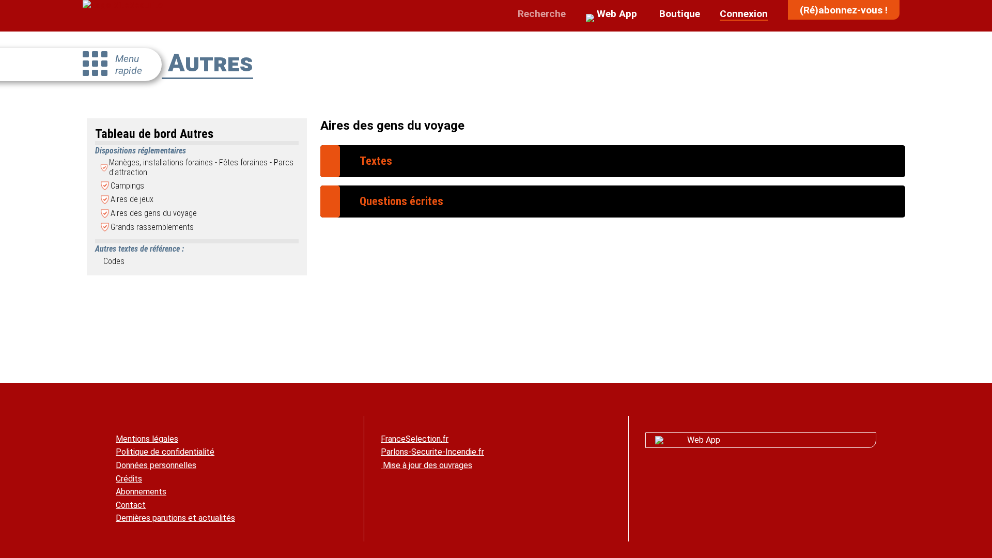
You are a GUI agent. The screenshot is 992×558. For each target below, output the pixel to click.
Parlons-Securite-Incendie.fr (432, 452)
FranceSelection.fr (414, 439)
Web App (703, 440)
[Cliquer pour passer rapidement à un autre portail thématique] (95, 64)
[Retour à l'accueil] (123, 5)
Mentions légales (147, 439)
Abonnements (141, 492)
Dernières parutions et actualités (175, 518)
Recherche (540, 14)
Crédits (129, 479)
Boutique (678, 14)
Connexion (744, 14)
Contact (131, 505)
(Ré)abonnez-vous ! (844, 10)
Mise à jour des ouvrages (426, 465)
